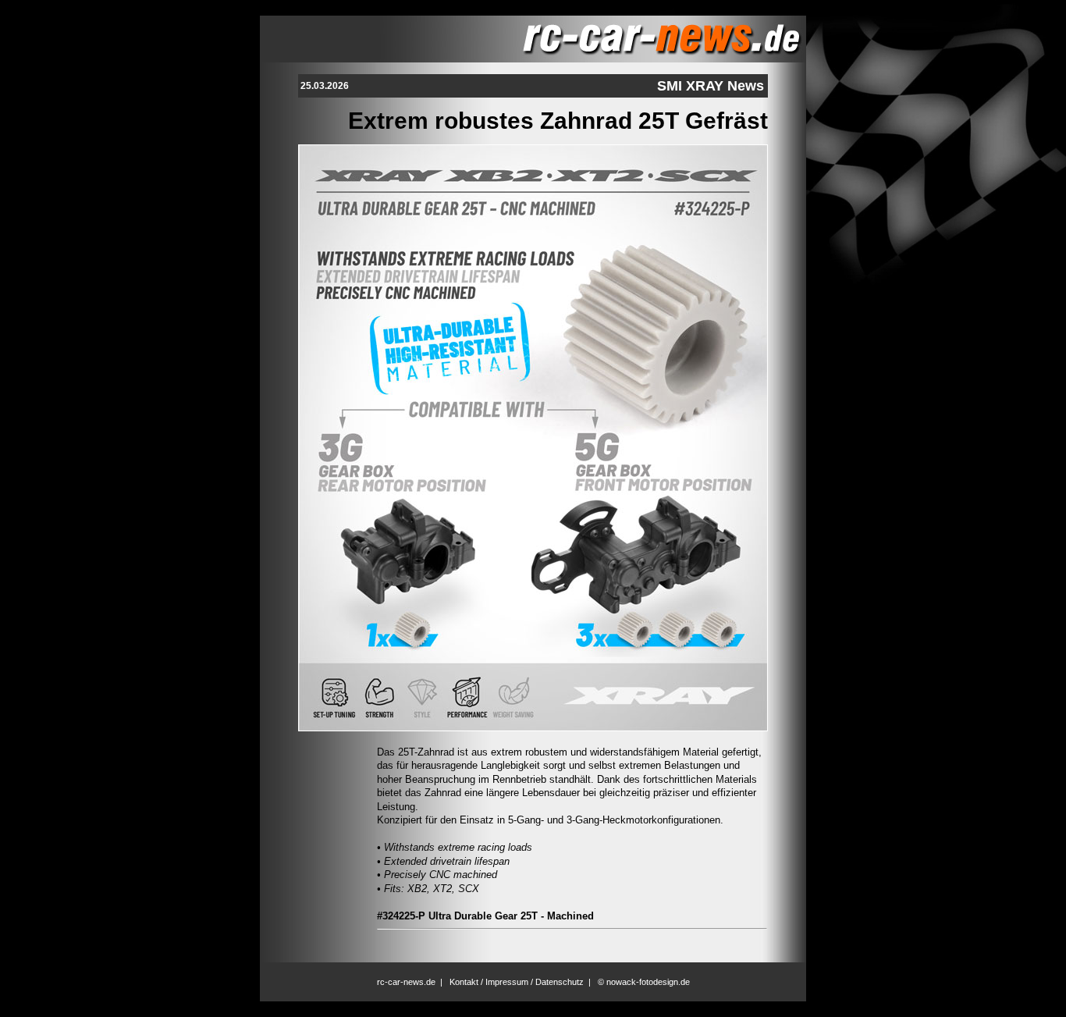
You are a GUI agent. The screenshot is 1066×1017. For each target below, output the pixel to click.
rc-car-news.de (406, 982)
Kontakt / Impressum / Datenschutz (516, 982)
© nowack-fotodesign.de (644, 982)
